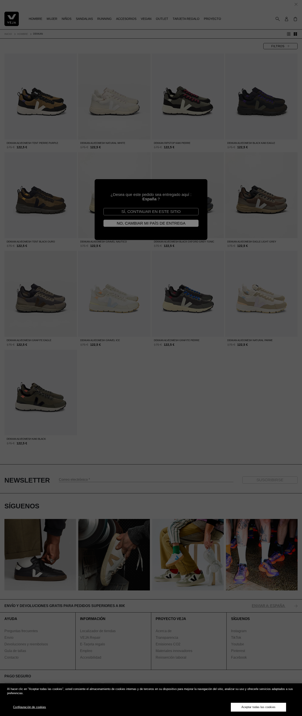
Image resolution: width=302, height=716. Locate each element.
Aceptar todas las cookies (258, 707)
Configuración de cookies (29, 707)
